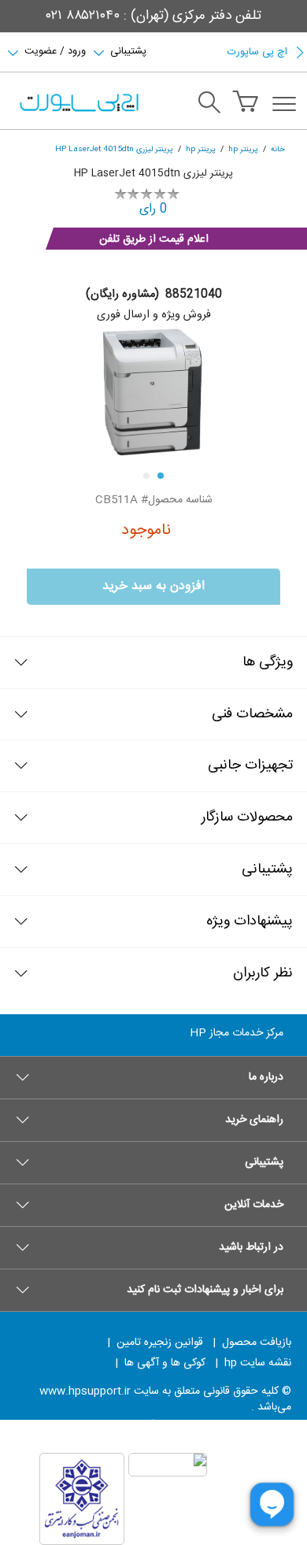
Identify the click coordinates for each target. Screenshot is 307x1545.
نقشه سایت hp (257, 1363)
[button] (153, 1077)
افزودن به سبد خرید (153, 586)
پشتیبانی (128, 50)
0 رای (153, 209)
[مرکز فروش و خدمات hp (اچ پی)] (78, 104)
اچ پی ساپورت (257, 52)
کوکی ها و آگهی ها (164, 1363)
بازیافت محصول (256, 1342)
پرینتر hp (243, 149)
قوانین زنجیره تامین (160, 1342)
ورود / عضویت (55, 50)
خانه (278, 149)
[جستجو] (209, 104)
